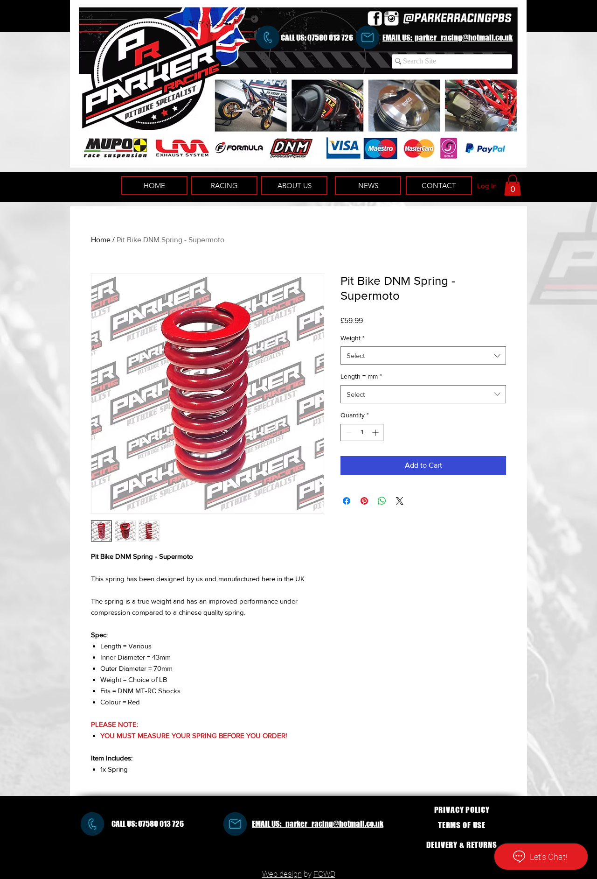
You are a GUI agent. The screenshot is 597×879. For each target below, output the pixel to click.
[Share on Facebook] (346, 500)
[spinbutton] (362, 432)
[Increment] (376, 432)
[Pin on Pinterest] (364, 500)
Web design (282, 874)
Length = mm (361, 376)
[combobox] (423, 355)
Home (101, 240)
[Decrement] (348, 432)
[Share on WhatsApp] (382, 500)
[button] (512, 185)
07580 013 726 (330, 37)
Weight (352, 338)
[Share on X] (399, 500)
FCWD (324, 874)
